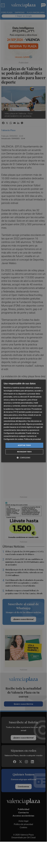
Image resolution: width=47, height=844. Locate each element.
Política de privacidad (32, 439)
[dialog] (23, 421)
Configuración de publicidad (14, 433)
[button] (23, 457)
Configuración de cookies (13, 439)
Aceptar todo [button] (24, 445)
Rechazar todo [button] (24, 452)
